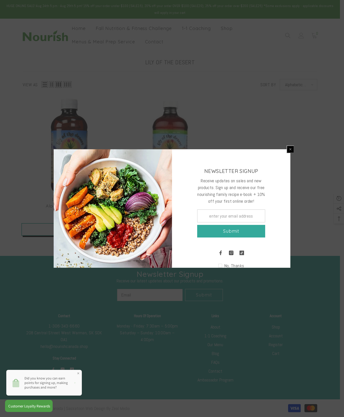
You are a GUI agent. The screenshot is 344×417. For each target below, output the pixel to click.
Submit (231, 231)
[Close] (290, 149)
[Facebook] (220, 253)
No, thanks (234, 266)
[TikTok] (241, 253)
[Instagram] (231, 253)
